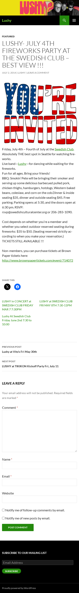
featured (8, 36)
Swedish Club (64, 149)
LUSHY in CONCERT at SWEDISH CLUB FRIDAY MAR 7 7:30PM (17, 305)
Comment (10, 407)
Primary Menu (74, 20)
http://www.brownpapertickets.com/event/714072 (37, 260)
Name (7, 459)
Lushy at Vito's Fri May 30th (19, 349)
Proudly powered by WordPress (19, 588)
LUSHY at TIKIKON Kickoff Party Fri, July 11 (30, 364)
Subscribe (11, 571)
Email (7, 476)
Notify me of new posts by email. (27, 518)
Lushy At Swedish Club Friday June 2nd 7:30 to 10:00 (17, 320)
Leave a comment (38, 72)
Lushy (7, 20)
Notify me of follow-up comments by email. (35, 510)
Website (8, 493)
